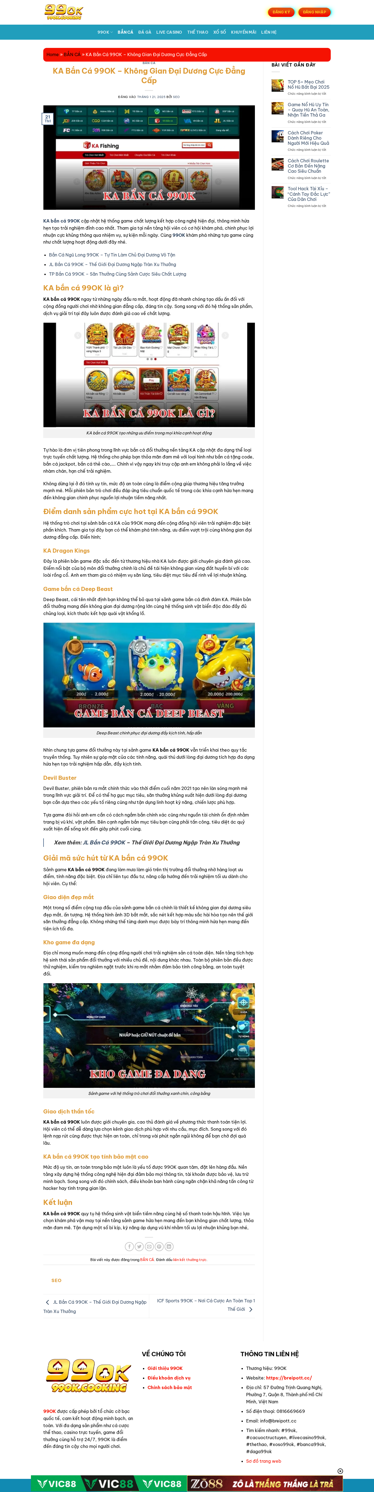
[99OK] (70, 12)
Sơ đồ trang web (263, 1461)
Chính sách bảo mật (170, 1387)
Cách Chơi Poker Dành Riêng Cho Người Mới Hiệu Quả (308, 138)
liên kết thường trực (189, 1259)
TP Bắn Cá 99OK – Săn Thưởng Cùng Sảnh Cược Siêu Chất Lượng (117, 274)
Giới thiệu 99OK (165, 1368)
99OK (103, 32)
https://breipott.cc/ (289, 1378)
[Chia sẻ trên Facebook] (129, 1246)
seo (176, 97)
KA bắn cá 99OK (61, 221)
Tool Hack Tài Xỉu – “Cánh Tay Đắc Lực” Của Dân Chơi (309, 194)
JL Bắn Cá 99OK (104, 842)
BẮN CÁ (125, 32)
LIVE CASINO (169, 32)
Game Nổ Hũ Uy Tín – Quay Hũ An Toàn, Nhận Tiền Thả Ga (308, 110)
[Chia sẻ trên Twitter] (139, 1246)
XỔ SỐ (219, 32)
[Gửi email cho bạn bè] (149, 1246)
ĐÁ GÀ (144, 32)
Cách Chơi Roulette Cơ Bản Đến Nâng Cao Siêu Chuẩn (308, 166)
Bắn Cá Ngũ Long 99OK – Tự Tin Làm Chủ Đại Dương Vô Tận (112, 255)
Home (53, 54)
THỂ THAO (197, 32)
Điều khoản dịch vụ (169, 1378)
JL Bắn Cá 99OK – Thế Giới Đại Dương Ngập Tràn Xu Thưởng (112, 264)
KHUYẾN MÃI (243, 32)
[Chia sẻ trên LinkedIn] (169, 1246)
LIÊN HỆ (269, 32)
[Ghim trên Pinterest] (159, 1246)
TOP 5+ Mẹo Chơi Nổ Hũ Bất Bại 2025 (309, 84)
